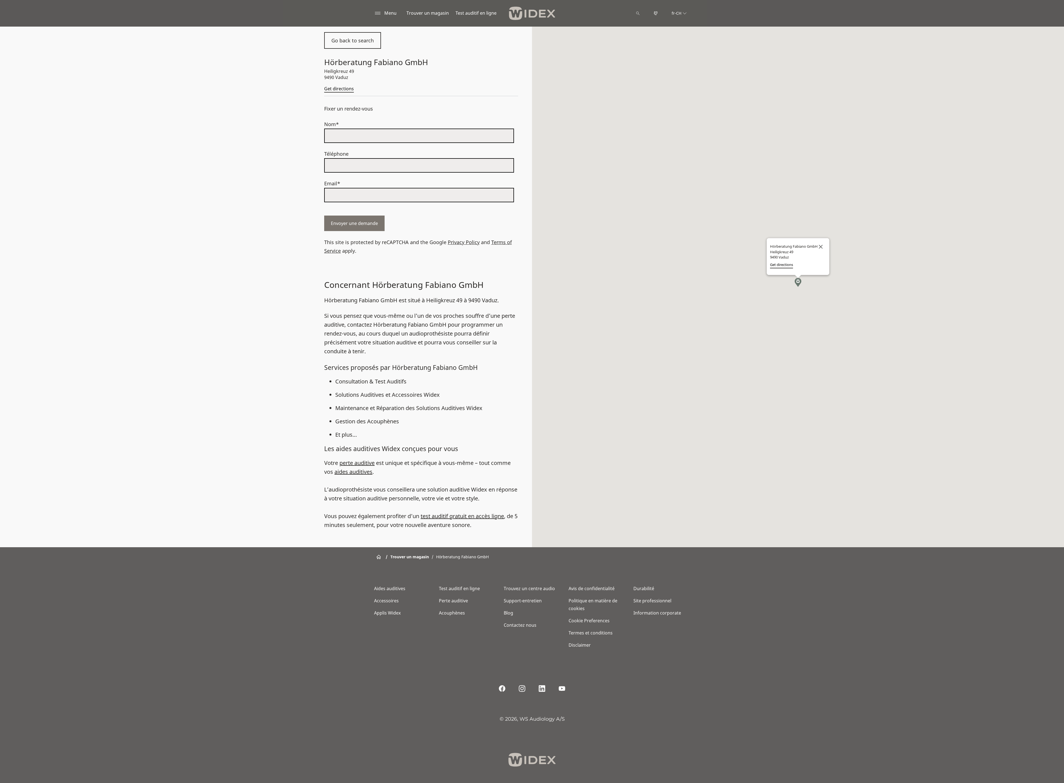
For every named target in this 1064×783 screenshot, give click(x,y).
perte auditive (357, 463)
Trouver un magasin (427, 13)
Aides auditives (389, 588)
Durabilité (643, 588)
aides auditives (353, 471)
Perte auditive (453, 601)
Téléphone (336, 153)
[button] (798, 282)
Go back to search (352, 40)
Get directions (339, 89)
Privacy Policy (464, 242)
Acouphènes (452, 613)
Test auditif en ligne (476, 13)
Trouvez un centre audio (529, 588)
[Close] (820, 247)
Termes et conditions (591, 633)
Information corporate (657, 613)
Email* (332, 183)
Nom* (331, 124)
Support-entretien (523, 601)
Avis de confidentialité (592, 588)
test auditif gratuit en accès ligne (462, 516)
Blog (508, 613)
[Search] (637, 13)
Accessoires (386, 601)
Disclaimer (580, 645)
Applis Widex (387, 613)
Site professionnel (652, 601)
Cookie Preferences (589, 621)
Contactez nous (520, 625)
